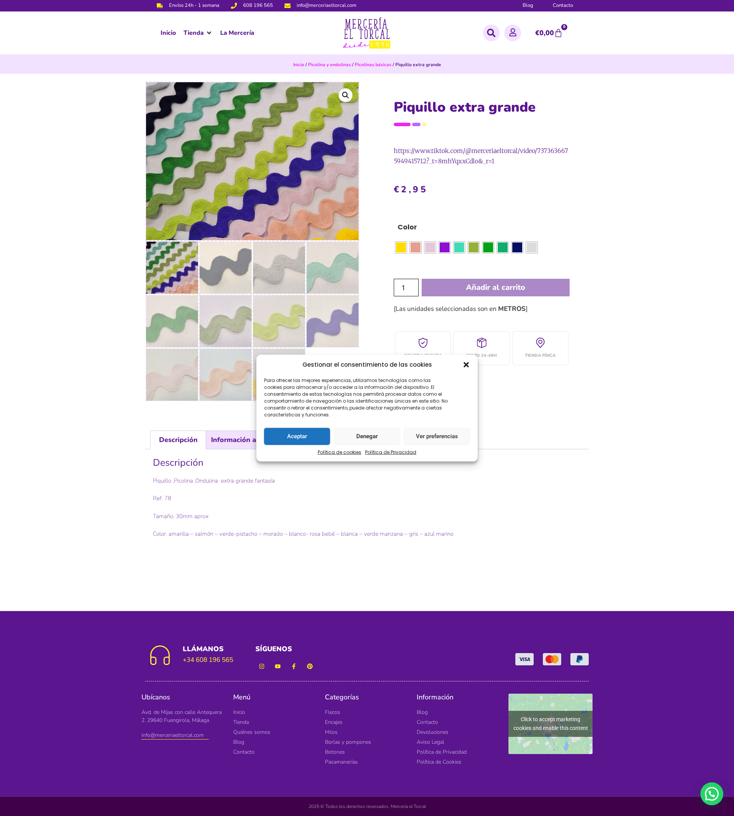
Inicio (298, 65)
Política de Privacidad (390, 452)
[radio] (401, 247)
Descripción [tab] (178, 439)
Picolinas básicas (373, 65)
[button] (466, 365)
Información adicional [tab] (246, 439)
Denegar (367, 436)
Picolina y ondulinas (329, 65)
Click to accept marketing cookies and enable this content (550, 723)
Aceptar (297, 436)
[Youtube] (277, 666)
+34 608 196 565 (208, 659)
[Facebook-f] (293, 666)
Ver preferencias (437, 436)
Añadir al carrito (495, 287)
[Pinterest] (310, 666)
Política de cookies (339, 452)
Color (407, 227)
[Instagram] (261, 666)
